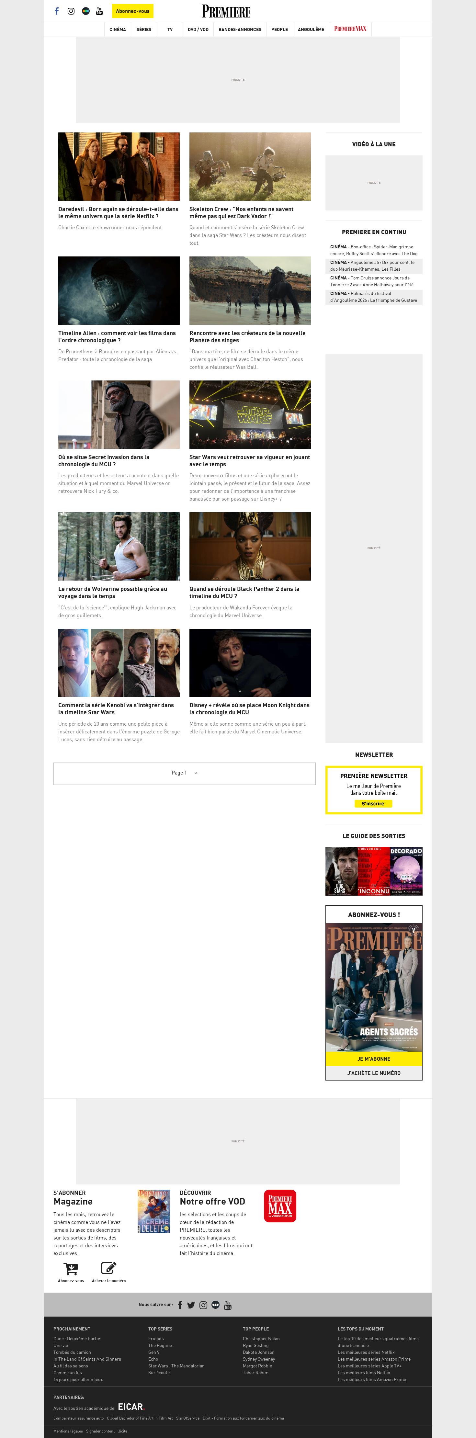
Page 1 (179, 772)
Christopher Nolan (261, 1338)
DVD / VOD (198, 29)
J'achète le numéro (374, 1073)
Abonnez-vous (133, 11)
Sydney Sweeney (259, 1359)
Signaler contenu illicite (106, 1431)
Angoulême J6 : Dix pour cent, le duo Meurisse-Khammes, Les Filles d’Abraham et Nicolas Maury (372, 266)
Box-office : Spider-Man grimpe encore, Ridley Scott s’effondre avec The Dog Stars (374, 251)
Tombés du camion (72, 1352)
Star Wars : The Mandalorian (176, 1365)
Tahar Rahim (255, 1372)
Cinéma (117, 29)
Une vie (60, 1345)
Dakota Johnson (259, 1352)
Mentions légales (68, 1431)
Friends (156, 1338)
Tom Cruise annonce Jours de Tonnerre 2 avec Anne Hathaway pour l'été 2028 (372, 282)
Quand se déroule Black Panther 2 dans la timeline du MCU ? (244, 592)
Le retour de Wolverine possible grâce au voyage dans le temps (112, 592)
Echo (153, 1359)
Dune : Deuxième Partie (76, 1338)
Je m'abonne (374, 1059)
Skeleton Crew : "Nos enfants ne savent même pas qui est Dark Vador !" (241, 213)
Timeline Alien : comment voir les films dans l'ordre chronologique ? (117, 337)
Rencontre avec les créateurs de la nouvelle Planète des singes (247, 337)
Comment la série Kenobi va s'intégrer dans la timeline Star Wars (116, 709)
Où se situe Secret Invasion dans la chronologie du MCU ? (104, 461)
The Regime (160, 1345)
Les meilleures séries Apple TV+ (370, 1365)
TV (170, 29)
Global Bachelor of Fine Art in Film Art (140, 1418)
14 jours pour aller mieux (78, 1379)
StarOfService (187, 1418)
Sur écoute (159, 1372)
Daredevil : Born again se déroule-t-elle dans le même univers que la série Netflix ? (118, 213)
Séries (144, 29)
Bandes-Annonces (240, 29)
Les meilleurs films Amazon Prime (372, 1379)
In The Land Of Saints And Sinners (87, 1359)
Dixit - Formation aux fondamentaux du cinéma (243, 1418)
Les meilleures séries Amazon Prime (374, 1359)
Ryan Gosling (256, 1345)
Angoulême (311, 29)
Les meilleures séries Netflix (366, 1352)
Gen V (154, 1352)
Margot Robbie (257, 1365)
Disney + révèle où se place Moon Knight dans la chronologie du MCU (249, 709)
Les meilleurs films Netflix (364, 1372)
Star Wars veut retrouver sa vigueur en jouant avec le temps (249, 461)
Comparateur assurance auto (78, 1418)
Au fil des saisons (70, 1365)
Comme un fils (67, 1372)
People (279, 29)
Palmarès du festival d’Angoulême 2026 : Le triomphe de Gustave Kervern (373, 297)
